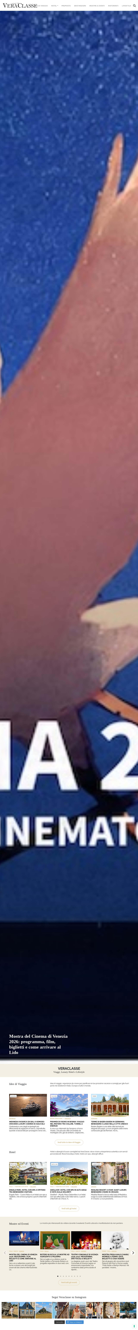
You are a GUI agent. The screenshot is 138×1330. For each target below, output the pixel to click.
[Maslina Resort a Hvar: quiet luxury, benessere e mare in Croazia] (110, 1173)
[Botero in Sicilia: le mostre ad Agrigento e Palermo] (55, 1240)
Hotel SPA (13, 1164)
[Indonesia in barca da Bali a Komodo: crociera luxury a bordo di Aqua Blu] (28, 1105)
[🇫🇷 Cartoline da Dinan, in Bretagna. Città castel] (27, 1310)
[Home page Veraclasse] (20, 5)
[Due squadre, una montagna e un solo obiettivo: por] (111, 1310)
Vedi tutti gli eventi (69, 1282)
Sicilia (47, 1251)
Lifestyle (126, 6)
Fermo (104, 1251)
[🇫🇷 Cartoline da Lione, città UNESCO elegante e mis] (77, 1310)
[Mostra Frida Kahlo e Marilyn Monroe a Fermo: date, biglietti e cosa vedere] (117, 1240)
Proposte (66, 6)
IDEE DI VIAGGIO (41, 6)
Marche (114, 1251)
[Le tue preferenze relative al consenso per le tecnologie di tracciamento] (134, 1326)
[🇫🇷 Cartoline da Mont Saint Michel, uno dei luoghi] (43, 1310)
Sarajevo (68, 1118)
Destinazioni (80, 6)
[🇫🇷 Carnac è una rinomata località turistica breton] (10, 1310)
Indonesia (12, 1118)
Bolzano (33, 1186)
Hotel (54, 6)
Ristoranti (113, 6)
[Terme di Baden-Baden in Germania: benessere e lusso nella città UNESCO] (110, 1105)
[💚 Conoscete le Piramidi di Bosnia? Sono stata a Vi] (94, 1310)
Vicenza (83, 1251)
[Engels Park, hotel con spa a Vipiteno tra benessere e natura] (28, 1173)
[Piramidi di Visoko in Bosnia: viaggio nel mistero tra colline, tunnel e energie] (69, 1105)
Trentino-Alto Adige (21, 1186)
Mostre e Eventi (97, 6)
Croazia (93, 1186)
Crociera (13, 1096)
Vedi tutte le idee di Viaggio (69, 1142)
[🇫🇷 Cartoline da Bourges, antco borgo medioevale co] (60, 1310)
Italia (11, 1186)
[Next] (133, 1252)
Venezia (21, 1251)
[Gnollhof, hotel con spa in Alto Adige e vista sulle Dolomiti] (69, 1173)
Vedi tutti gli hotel (69, 1209)
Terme (94, 1096)
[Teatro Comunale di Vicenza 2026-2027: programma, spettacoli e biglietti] (86, 1240)
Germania (94, 1118)
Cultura (54, 1096)
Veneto (15, 1251)
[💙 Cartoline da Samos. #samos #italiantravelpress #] (128, 1310)
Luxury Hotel (97, 1164)
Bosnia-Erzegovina (56, 1118)
